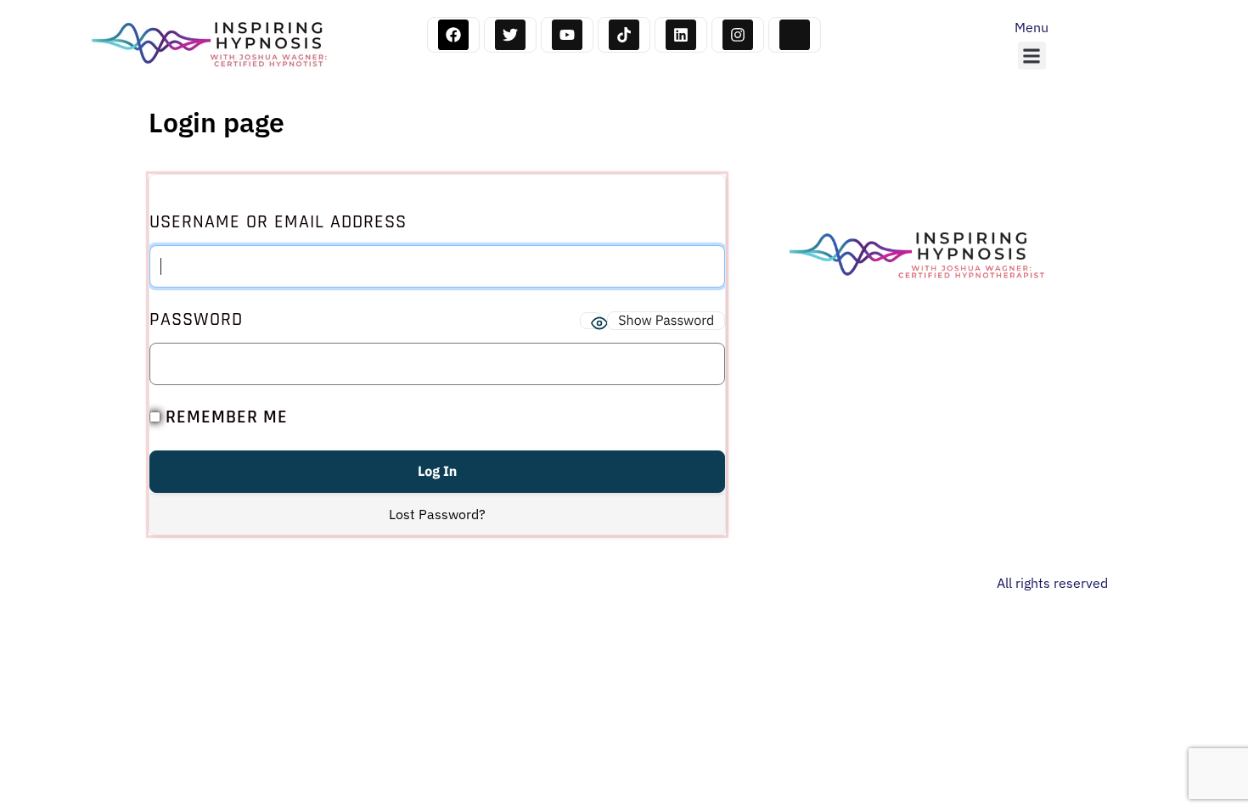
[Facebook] (453, 35)
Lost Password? (437, 514)
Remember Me (224, 417)
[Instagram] (737, 35)
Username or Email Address (278, 222)
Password (196, 320)
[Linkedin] (681, 35)
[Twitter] (510, 35)
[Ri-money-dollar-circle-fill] (794, 35)
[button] (1032, 56)
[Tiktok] (624, 35)
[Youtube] (567, 35)
